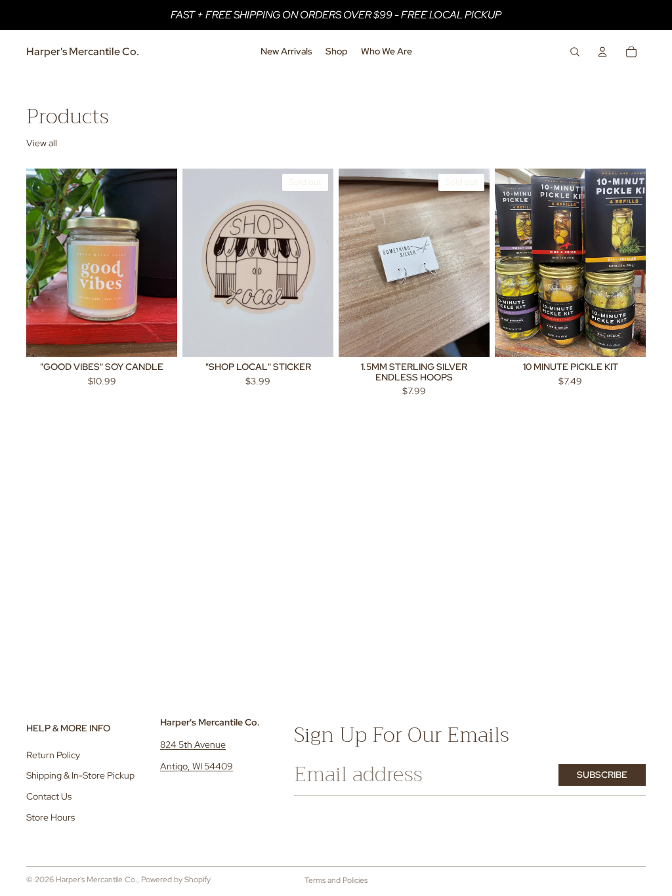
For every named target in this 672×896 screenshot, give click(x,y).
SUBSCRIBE (602, 775)
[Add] (157, 336)
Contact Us (49, 796)
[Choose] (625, 336)
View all (41, 143)
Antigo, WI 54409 (196, 766)
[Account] (602, 51)
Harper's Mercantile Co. (96, 879)
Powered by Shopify (176, 879)
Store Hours (50, 817)
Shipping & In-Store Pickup (80, 775)
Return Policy (53, 755)
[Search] (574, 51)
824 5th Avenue (193, 744)
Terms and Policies (336, 880)
